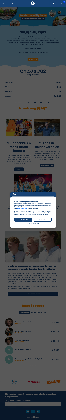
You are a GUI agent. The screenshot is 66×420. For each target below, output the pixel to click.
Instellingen (42, 219)
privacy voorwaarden (22, 208)
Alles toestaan (23, 219)
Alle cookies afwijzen (33, 223)
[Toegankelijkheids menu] (64, 2)
